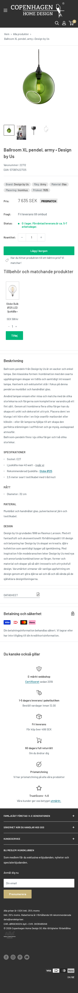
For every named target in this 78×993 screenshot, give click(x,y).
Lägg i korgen (39, 250)
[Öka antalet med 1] (41, 237)
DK (68, 977)
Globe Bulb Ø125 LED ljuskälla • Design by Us (12, 311)
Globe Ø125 (46, 471)
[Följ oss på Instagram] (13, 957)
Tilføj (14, 335)
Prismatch (48, 201)
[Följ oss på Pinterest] (19, 957)
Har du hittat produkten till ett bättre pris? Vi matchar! (37, 260)
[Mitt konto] (64, 23)
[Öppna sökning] (57, 23)
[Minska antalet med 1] (22, 237)
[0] (71, 23)
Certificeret (32, 681)
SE (72, 977)
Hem (6, 34)
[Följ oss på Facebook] (6, 957)
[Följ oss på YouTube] (26, 957)
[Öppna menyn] (5, 10)
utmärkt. (56, 800)
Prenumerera (17, 894)
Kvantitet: (10, 237)
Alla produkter (21, 34)
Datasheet (11, 595)
